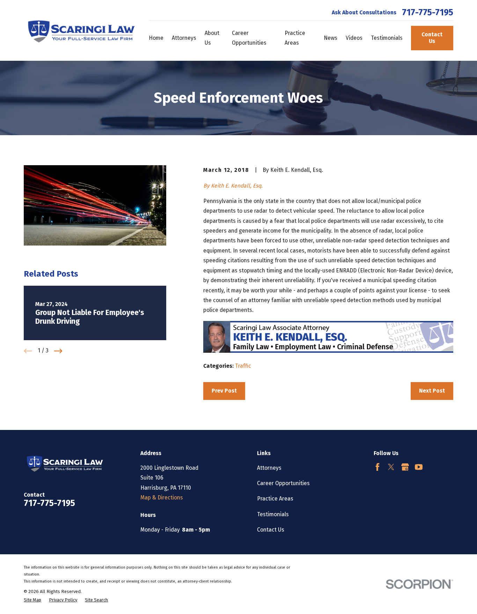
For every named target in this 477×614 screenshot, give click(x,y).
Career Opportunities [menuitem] (249, 38)
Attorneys (269, 468)
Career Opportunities (283, 483)
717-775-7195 (427, 12)
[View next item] (58, 351)
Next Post (432, 390)
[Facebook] (377, 467)
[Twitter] (391, 467)
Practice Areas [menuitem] (295, 38)
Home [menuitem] (156, 38)
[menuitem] (32, 600)
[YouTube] (419, 467)
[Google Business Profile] (405, 467)
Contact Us (431, 37)
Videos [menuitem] (354, 38)
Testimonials (273, 514)
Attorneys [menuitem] (184, 38)
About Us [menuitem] (212, 38)
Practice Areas (275, 498)
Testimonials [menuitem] (387, 38)
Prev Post (224, 390)
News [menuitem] (330, 38)
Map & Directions (161, 497)
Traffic (243, 366)
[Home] (79, 30)
